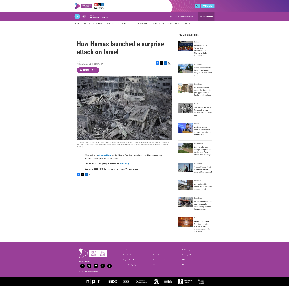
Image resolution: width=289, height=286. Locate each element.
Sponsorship (173, 23)
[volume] (84, 16)
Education (197, 181)
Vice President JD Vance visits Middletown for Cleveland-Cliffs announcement (201, 50)
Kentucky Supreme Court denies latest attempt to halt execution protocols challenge (202, 226)
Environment (198, 144)
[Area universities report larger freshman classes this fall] (185, 185)
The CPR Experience (130, 250)
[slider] (87, 16)
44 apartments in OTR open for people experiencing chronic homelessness (203, 205)
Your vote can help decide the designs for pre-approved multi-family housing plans (203, 91)
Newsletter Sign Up (129, 265)
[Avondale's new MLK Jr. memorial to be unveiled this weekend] (185, 167)
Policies (155, 265)
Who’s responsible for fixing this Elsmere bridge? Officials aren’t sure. (203, 71)
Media (196, 104)
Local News (198, 64)
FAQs (184, 260)
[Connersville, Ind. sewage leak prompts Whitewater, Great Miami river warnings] (185, 148)
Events (155, 250)
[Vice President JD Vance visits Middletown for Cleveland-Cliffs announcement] (185, 46)
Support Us (158, 23)
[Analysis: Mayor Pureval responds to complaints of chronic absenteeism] (185, 128)
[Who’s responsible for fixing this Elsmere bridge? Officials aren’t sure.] (185, 68)
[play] (77, 16)
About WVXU (127, 255)
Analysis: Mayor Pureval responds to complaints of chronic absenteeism (202, 131)
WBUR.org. (125, 163)
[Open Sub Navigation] (81, 23)
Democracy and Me (159, 260)
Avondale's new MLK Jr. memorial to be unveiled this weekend (203, 169)
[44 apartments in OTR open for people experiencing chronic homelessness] (185, 202)
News (77, 23)
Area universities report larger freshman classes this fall (203, 186)
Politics (196, 42)
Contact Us (156, 255)
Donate (208, 6)
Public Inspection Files (190, 250)
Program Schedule (129, 260)
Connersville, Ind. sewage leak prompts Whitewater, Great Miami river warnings (202, 151)
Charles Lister (105, 155)
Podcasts (112, 23)
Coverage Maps (187, 255)
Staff (183, 265)
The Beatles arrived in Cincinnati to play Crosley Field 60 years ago (203, 111)
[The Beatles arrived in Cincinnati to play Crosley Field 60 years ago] (185, 108)
